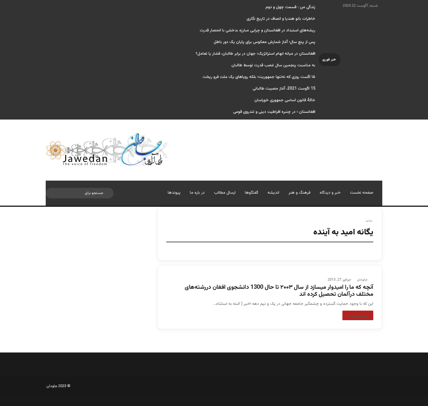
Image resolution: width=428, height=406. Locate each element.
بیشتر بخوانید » (358, 316)
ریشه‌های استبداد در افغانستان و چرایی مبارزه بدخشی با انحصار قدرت (257, 30)
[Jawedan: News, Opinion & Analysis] (107, 149)
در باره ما (197, 193)
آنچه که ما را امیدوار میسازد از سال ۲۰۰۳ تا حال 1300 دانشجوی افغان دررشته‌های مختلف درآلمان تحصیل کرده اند (279, 291)
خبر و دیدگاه (330, 193)
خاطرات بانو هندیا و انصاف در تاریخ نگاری (281, 19)
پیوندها (174, 193)
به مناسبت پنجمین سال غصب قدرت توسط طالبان (273, 65)
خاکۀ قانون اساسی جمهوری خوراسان (284, 100)
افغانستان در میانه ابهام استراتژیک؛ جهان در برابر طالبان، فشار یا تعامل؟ (255, 54)
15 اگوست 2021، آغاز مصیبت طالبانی (284, 89)
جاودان (362, 279)
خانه (369, 221)
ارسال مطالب (225, 193)
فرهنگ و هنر (299, 193)
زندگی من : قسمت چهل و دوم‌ (290, 7)
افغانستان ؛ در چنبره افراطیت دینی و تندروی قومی (274, 112)
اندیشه (273, 193)
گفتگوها (251, 193)
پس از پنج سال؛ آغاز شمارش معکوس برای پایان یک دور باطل (264, 42)
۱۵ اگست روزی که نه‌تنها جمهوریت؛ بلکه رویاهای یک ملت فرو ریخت (259, 77)
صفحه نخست (361, 193)
